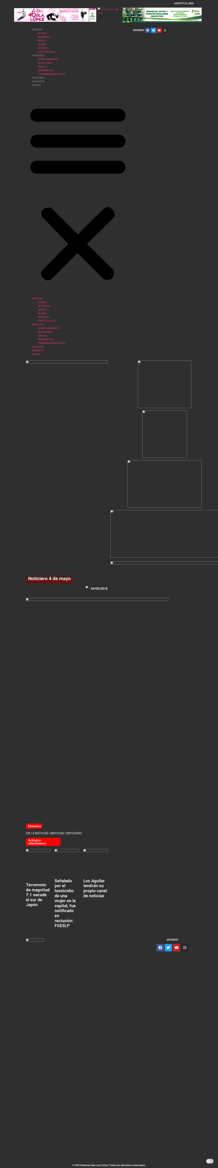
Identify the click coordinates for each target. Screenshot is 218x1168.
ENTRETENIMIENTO (48, 59)
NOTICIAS (37, 29)
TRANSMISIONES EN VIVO (52, 74)
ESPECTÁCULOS (46, 51)
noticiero (74, 833)
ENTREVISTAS (45, 70)
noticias (57, 833)
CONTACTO (38, 81)
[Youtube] (159, 30)
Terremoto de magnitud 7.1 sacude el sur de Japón (38, 894)
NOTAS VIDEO (45, 63)
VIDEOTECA (38, 55)
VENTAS (36, 85)
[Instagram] (165, 30)
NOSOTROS (38, 77)
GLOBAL (42, 44)
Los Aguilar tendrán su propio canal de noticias (95, 888)
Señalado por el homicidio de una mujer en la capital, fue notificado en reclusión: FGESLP (65, 903)
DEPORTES (44, 48)
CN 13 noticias (37, 833)
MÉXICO (42, 40)
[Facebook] (147, 30)
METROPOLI (44, 37)
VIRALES (42, 66)
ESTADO (42, 33)
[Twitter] (153, 30)
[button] (78, 192)
